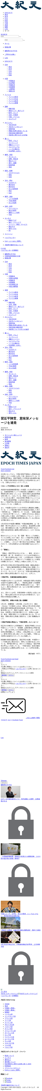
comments (7, 471)
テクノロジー (13, 208)
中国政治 (12, 81)
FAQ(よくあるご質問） (13, 1070)
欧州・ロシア (13, 113)
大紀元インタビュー (16, 127)
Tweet (21, 720)
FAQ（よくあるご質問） (13, 241)
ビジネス (8, 1058)
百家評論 (12, 129)
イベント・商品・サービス (18, 224)
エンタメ (8, 218)
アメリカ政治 (13, 97)
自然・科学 (9, 206)
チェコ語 (8, 1041)
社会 (6, 19)
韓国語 (7, 1012)
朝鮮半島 (12, 109)
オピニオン (9, 122)
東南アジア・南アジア (16, 111)
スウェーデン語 (10, 1031)
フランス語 (9, 1018)
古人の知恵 (12, 203)
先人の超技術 (13, 189)
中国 (6, 23)
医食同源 (12, 165)
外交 (10, 73)
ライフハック (13, 143)
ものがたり (12, 182)
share (2, 471)
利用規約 (8, 1066)
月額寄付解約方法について (14, 245)
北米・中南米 (13, 115)
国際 (6, 27)
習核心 (7, 445)
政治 (6, 14)
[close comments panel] (1, 663)
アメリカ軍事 (13, 103)
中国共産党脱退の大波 (12, 256)
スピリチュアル (14, 147)
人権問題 (12, 89)
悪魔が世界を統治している (18, 131)
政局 (6, 439)
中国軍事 (12, 87)
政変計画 (8, 437)
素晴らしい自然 (14, 212)
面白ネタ (12, 226)
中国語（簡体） (10, 1008)
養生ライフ (12, 161)
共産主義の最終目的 (16, 133)
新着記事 (8, 47)
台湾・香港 (12, 304)
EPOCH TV (9, 13)
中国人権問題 (13, 286)
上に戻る (4, 991)
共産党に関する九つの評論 (18, 135)
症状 (10, 177)
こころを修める (14, 149)
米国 (6, 25)
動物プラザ (12, 220)
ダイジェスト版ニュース (13, 435)
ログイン (11, 675)
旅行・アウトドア (15, 222)
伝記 (10, 193)
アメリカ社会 (13, 99)
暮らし (7, 138)
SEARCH (4, 34)
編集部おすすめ (10, 254)
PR (10, 230)
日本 (6, 65)
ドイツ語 (8, 1020)
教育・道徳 (9, 196)
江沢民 (7, 443)
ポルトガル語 (9, 1024)
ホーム (7, 43)
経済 (6, 16)
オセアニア (12, 119)
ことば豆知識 (13, 364)
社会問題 (12, 83)
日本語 (7, 1004)
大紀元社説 (12, 125)
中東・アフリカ (14, 117)
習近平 (7, 447)
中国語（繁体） (10, 1010)
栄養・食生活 (13, 159)
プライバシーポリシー (12, 1068)
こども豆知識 (13, 198)
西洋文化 (12, 187)
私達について (9, 1055)
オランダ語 (9, 1029)
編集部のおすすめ (11, 51)
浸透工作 (12, 91)
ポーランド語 (9, 1033)
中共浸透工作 (13, 284)
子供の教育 (12, 201)
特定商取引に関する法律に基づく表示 (18, 1064)
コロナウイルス (14, 173)
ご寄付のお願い (10, 54)
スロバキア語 (9, 1043)
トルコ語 (8, 1045)
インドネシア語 (10, 1016)
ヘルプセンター (10, 237)
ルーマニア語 (9, 1039)
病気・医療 (9, 171)
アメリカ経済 (13, 101)
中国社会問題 (13, 278)
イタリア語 (9, 1027)
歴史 (10, 191)
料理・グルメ (13, 141)
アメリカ (8, 95)
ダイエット (12, 157)
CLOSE (3, 248)
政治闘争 (8, 441)
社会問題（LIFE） (15, 151)
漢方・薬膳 (12, 163)
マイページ (9, 234)
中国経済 (12, 85)
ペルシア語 (9, 1047)
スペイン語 (9, 1022)
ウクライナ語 (9, 1037)
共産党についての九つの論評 (19, 329)
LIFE (6, 29)
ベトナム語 (9, 1014)
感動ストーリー (14, 145)
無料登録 (4, 675)
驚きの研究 (12, 210)
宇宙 (10, 214)
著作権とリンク (10, 1062)
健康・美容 (9, 155)
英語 (6, 1006)
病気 (10, 175)
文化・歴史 (9, 180)
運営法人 (8, 1060)
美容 (10, 167)
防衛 (6, 21)
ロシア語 (8, 1035)
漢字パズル (12, 228)
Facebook (16, 720)
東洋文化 (12, 184)
